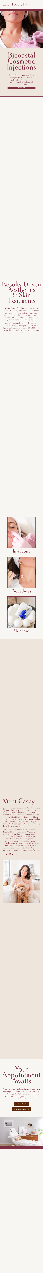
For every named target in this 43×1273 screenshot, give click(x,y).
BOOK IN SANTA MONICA (21, 1109)
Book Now (21, 88)
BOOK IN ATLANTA (21, 1104)
